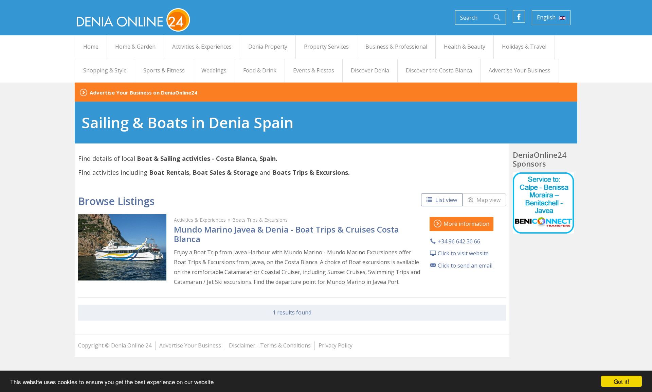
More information (465, 223)
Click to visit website (463, 253)
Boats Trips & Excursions (260, 220)
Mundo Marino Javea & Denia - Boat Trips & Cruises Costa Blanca (286, 234)
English (547, 17)
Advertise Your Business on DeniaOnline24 (143, 92)
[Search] (497, 17)
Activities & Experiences (200, 220)
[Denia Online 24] (132, 19)
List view (445, 200)
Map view (488, 200)
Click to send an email (465, 265)
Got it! (621, 381)
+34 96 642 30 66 (459, 241)
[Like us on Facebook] (519, 17)
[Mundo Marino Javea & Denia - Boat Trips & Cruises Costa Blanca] (122, 247)
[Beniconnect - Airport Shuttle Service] (543, 203)
